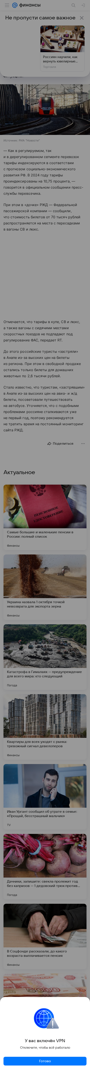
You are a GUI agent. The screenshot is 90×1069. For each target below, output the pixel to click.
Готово (45, 1061)
